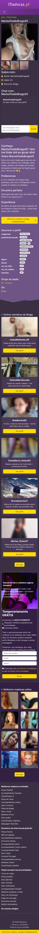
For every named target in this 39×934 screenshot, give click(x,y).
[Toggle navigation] (4, 12)
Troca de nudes (7, 873)
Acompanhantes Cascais (11, 793)
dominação (23, 249)
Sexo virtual (6, 811)
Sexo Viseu (5, 853)
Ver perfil (19, 350)
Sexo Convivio (7, 805)
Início (3, 17)
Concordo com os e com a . (19, 669)
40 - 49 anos (6, 283)
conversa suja (24, 253)
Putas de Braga (7, 808)
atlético (22, 259)
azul (21, 266)
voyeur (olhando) (25, 240)
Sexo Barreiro (6, 880)
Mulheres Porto (7, 814)
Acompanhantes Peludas (11, 889)
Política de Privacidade (18, 671)
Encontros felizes (8, 841)
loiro (21, 269)
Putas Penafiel (7, 790)
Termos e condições (19, 924)
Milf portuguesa (7, 835)
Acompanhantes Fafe (10, 850)
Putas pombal (7, 876)
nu (29, 243)
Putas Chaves (11, 17)
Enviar (19, 676)
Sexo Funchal (6, 883)
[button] (19, 41)
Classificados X (7, 796)
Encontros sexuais (8, 901)
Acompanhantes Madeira (11, 838)
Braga (3, 291)
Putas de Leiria (7, 799)
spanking (23, 256)
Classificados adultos (10, 865)
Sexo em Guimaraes (9, 895)
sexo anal (23, 237)
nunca (22, 262)
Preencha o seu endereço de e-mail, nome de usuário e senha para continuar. (19, 648)
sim (21, 272)
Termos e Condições (28, 668)
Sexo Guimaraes (8, 886)
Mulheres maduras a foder (12, 892)
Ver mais (19, 564)
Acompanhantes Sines (10, 844)
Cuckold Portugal (8, 856)
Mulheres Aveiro (7, 862)
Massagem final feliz (9, 824)
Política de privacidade (19, 927)
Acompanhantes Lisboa (10, 802)
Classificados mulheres (10, 821)
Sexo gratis (6, 818)
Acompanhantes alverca (11, 859)
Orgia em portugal (8, 898)
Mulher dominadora (9, 904)
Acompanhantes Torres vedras (13, 847)
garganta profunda (26, 246)
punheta (23, 243)
